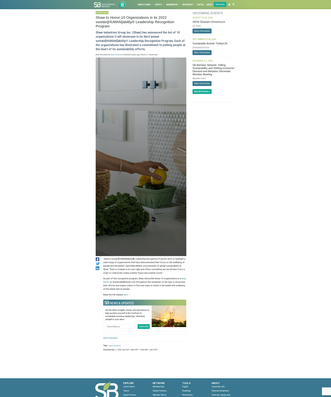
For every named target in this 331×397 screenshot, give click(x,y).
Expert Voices (129, 395)
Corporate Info (218, 386)
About (209, 4)
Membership (172, 4)
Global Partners (160, 391)
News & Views (144, 4)
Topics (126, 391)
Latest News (129, 386)
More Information (202, 31)
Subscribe (220, 4)
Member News (159, 395)
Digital (200, 4)
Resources (187, 4)
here (125, 294)
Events (158, 4)
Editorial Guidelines (220, 391)
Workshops (187, 395)
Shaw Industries (116, 55)
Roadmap (186, 391)
